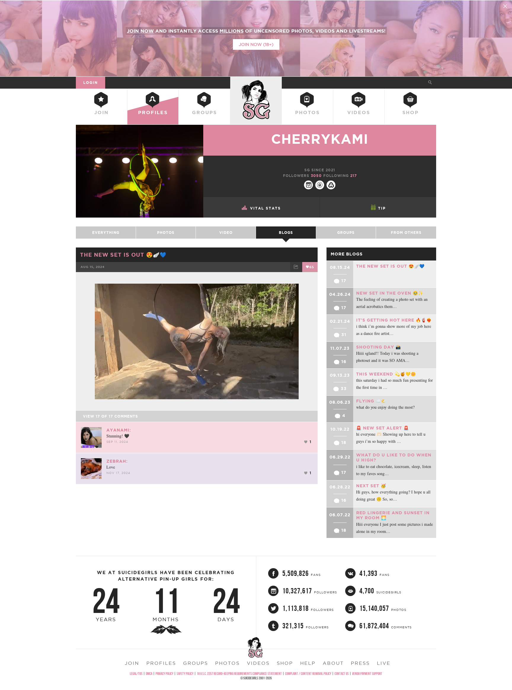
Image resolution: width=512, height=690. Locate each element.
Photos (307, 112)
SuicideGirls (256, 82)
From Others (406, 232)
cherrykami (319, 138)
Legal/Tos (136, 673)
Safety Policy (185, 673)
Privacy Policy (164, 673)
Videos (358, 112)
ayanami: (118, 430)
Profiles (153, 112)
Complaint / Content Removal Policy (308, 673)
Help (308, 663)
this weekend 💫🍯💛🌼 (386, 374)
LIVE (384, 663)
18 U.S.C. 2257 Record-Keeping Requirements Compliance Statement (239, 673)
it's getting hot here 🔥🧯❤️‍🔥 (394, 320)
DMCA (149, 673)
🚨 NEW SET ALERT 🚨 (382, 428)
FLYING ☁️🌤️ (371, 401)
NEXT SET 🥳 (371, 485)
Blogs (286, 232)
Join (101, 112)
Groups (204, 112)
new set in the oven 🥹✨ (389, 293)
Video (226, 232)
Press (360, 663)
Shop (410, 112)
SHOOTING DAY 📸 (378, 347)
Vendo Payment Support (367, 673)
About (333, 663)
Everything (105, 232)
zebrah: (117, 461)
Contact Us (342, 673)
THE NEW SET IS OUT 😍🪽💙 (123, 255)
